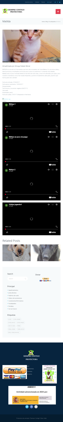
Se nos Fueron (13, 309)
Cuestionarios (28, 374)
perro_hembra (11, 329)
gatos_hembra (16, 319)
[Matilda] (31, 46)
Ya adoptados (52, 21)
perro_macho (21, 329)
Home (43, 21)
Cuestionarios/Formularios (16, 301)
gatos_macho (11, 322)
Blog (47, 21)
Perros (18, 325)
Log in (50, 2)
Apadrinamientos (13, 290)
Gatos (9, 319)
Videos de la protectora (15, 298)
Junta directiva (12, 293)
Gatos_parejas (20, 322)
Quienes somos (29, 2)
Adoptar (37, 2)
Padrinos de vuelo (14, 295)
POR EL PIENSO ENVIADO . (14, 332)
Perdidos (11, 306)
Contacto (26, 366)
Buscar (43, 2)
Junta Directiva (28, 371)
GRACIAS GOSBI (11, 325)
